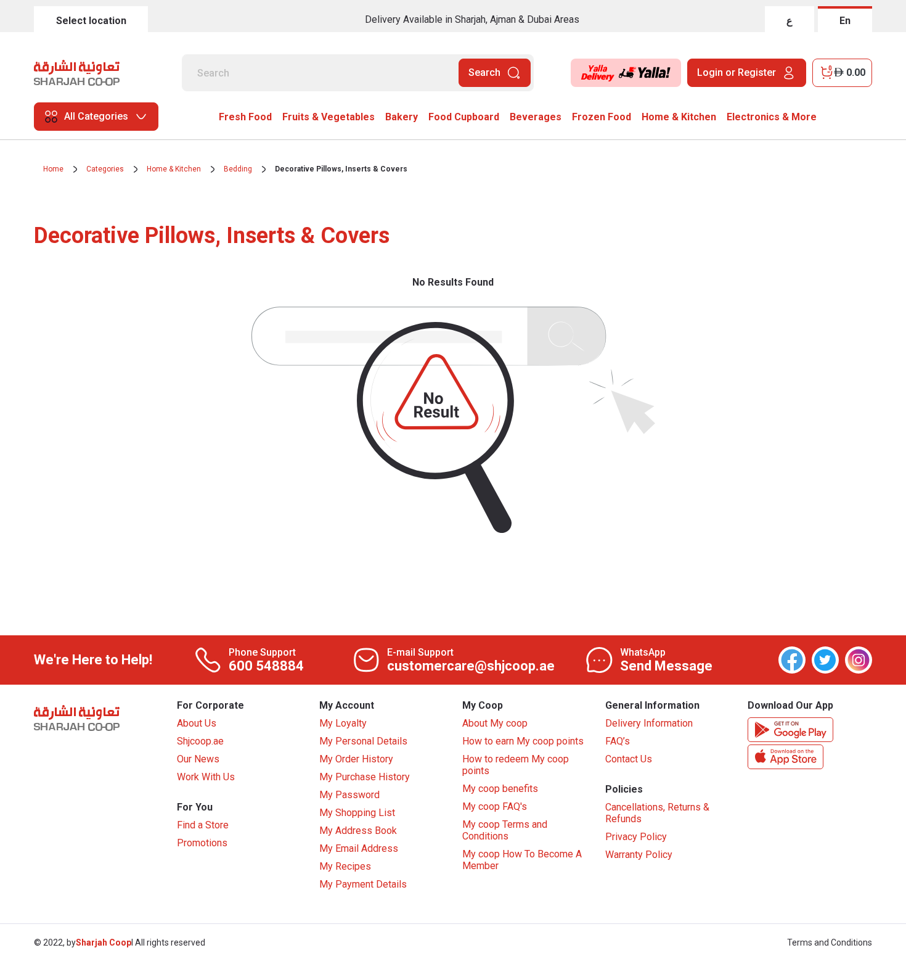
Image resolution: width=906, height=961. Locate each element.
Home (53, 169)
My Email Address (358, 848)
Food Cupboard (463, 117)
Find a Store (203, 825)
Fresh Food (245, 117)
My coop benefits (500, 788)
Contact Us (628, 759)
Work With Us (206, 777)
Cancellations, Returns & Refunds (657, 813)
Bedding (238, 169)
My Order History (356, 759)
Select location (91, 21)
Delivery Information (649, 723)
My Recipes (345, 866)
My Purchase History (364, 777)
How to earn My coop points (523, 741)
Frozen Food (601, 117)
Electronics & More (772, 117)
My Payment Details (363, 884)
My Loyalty (343, 723)
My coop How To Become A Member (522, 860)
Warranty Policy (638, 854)
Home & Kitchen (679, 117)
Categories (105, 169)
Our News (198, 759)
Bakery (401, 117)
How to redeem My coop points (515, 765)
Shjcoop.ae (200, 741)
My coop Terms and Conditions (504, 830)
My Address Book (358, 830)
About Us (196, 723)
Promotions (202, 843)
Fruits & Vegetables (328, 117)
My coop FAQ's (494, 806)
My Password (349, 795)
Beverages (535, 117)
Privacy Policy (636, 837)
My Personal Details (363, 741)
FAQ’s (617, 741)
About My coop (495, 723)
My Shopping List (357, 813)
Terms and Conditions (829, 942)
